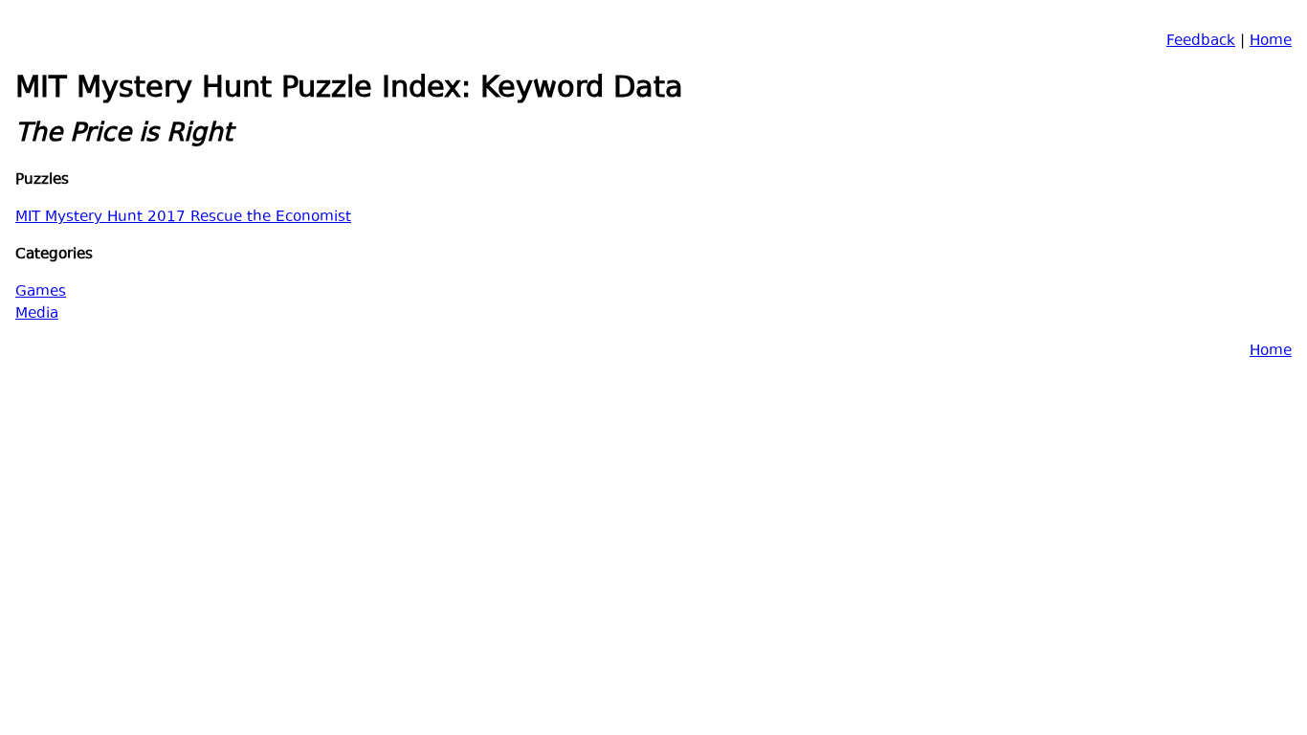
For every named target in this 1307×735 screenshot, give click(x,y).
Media (36, 314)
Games (40, 292)
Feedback (1200, 42)
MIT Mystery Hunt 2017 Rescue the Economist (183, 218)
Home (1271, 42)
